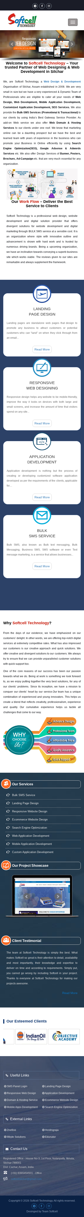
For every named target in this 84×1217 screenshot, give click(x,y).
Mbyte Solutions (16, 1136)
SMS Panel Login (16, 1086)
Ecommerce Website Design (30, 819)
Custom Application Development (32, 852)
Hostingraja (51, 1130)
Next (71, 44)
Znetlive (11, 1130)
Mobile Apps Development (22, 1107)
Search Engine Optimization (29, 827)
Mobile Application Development (32, 844)
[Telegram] (35, 5)
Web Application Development (30, 835)
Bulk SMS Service (23, 795)
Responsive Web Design (21, 1093)
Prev (12, 44)
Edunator (50, 1136)
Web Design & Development (62, 81)
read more (42, 349)
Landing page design (25, 803)
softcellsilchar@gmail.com (26, 1179)
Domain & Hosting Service (22, 1100)
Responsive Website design (29, 811)
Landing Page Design (57, 1086)
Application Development (59, 1093)
